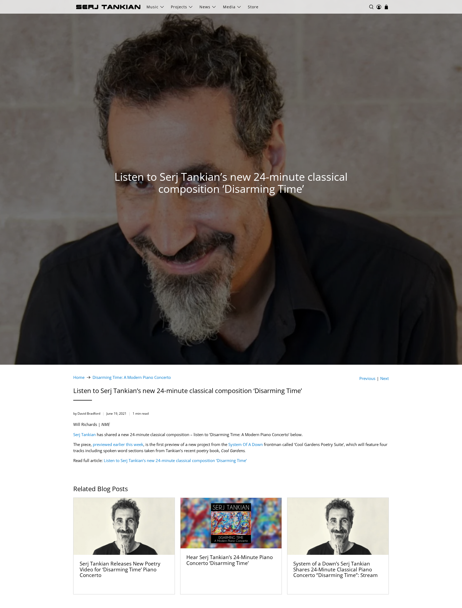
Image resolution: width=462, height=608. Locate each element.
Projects (179, 6)
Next (384, 378)
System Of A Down (245, 444)
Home (78, 377)
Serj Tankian (84, 434)
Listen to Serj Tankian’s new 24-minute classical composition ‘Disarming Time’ (175, 460)
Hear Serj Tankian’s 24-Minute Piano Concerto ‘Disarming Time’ (229, 560)
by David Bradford (86, 413)
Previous (367, 378)
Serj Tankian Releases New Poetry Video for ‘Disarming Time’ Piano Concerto (120, 569)
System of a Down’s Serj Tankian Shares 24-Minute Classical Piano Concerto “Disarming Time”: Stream (335, 569)
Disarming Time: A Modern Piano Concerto (132, 377)
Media (229, 6)
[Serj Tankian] (108, 7)
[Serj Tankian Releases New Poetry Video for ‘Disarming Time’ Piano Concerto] (124, 526)
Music (153, 6)
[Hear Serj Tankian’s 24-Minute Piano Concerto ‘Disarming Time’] (231, 523)
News (204, 6)
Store (253, 6)
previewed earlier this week (118, 444)
